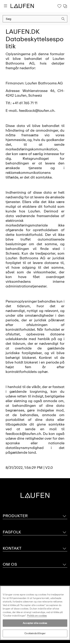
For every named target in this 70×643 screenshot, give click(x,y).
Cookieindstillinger (34, 633)
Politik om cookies (37, 615)
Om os (10, 564)
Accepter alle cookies (35, 623)
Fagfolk (12, 532)
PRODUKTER (15, 515)
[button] (63, 19)
